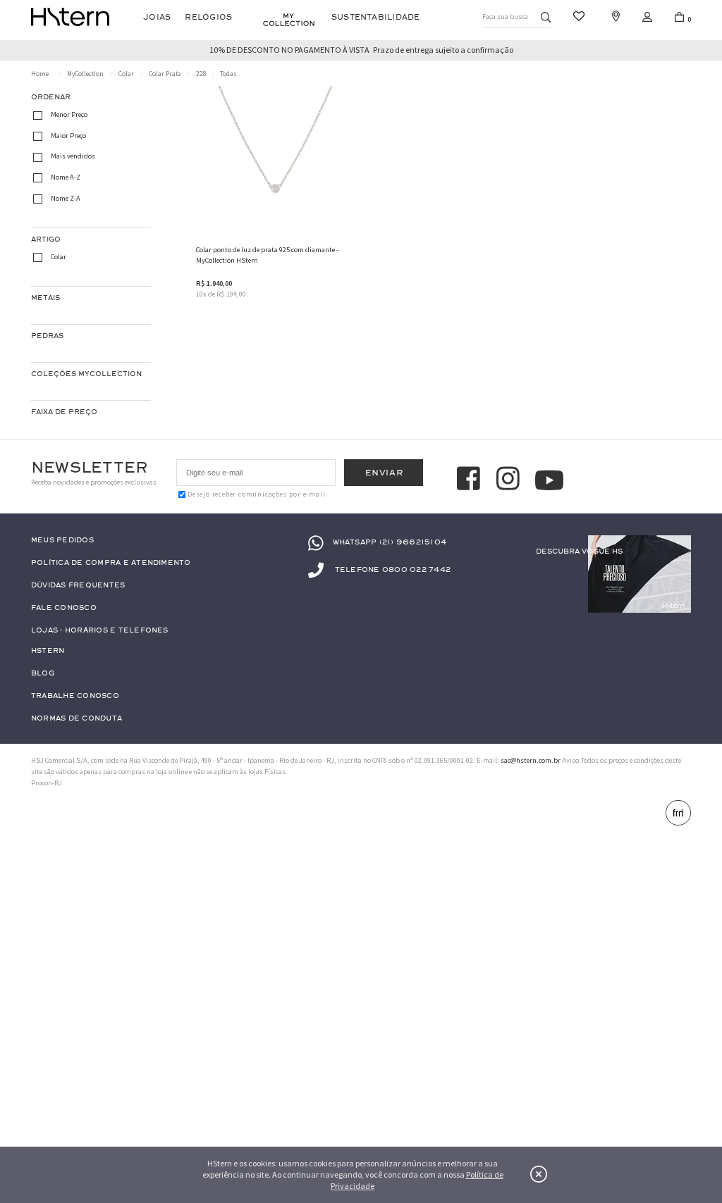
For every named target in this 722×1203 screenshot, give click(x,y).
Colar (126, 74)
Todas (228, 74)
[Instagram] (510, 479)
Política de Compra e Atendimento (111, 563)
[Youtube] (549, 480)
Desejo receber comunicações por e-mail (256, 494)
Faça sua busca (505, 16)
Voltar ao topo (677, 1144)
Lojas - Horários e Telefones (100, 631)
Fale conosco (64, 608)
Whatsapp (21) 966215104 (389, 542)
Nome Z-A (65, 198)
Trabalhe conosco (75, 696)
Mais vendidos (73, 156)
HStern (47, 651)
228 (201, 74)
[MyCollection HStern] (288, 19)
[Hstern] (70, 17)
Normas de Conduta (76, 719)
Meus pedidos (62, 540)
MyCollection (85, 74)
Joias (157, 17)
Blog (42, 674)
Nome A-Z (65, 177)
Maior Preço (68, 135)
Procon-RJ (46, 782)
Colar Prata (165, 74)
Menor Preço (69, 115)
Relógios (208, 17)
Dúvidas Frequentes (78, 585)
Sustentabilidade (375, 17)
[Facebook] (470, 479)
